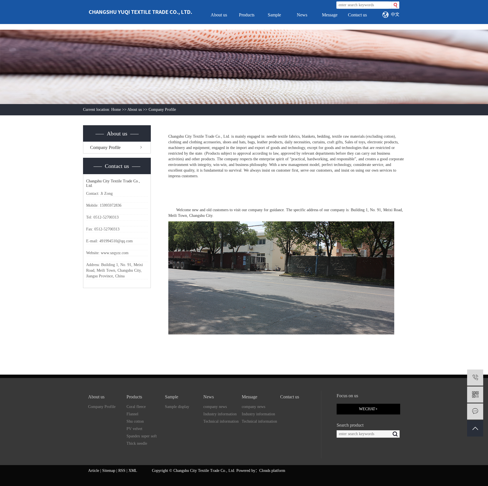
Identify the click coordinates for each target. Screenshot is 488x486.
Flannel (132, 414)
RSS (121, 470)
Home (116, 109)
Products (246, 14)
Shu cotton (135, 421)
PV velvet (134, 429)
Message (329, 14)
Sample (274, 14)
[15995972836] (475, 378)
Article (93, 470)
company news (215, 407)
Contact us (357, 14)
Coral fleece (136, 407)
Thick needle (137, 443)
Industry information (220, 414)
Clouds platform (272, 470)
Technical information (221, 421)
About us (219, 14)
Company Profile (105, 147)
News (302, 14)
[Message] (475, 411)
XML (132, 470)
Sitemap (108, 470)
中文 (395, 14)
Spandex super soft (142, 436)
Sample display (177, 407)
